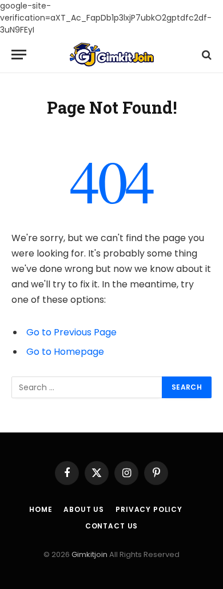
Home (40, 509)
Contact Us (111, 526)
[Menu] (18, 54)
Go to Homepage (65, 351)
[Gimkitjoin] (112, 54)
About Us (83, 509)
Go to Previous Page (71, 332)
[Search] (206, 54)
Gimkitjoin (90, 554)
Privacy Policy (149, 509)
